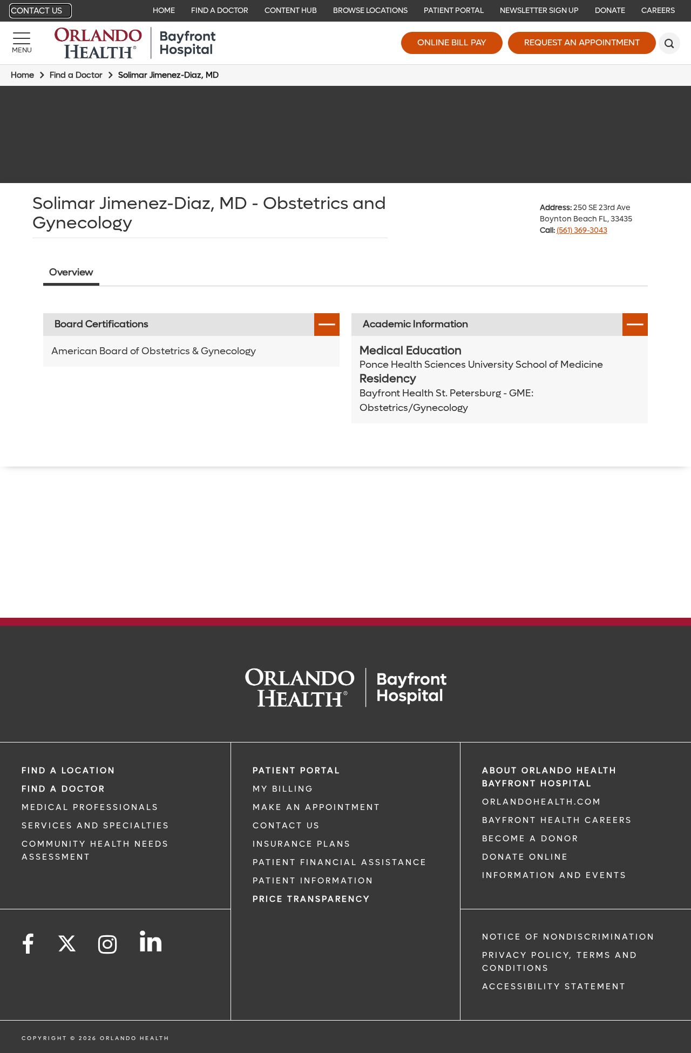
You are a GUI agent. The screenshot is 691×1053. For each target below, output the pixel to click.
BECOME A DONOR (530, 838)
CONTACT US (286, 825)
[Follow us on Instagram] (108, 944)
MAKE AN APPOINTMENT (317, 807)
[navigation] (345, 11)
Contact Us (36, 10)
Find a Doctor (219, 10)
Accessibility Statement (554, 986)
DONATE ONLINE (525, 857)
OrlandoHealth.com (541, 801)
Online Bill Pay (451, 42)
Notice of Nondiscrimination (568, 937)
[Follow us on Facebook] (29, 944)
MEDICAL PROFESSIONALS (90, 807)
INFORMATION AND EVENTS (554, 875)
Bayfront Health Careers (557, 820)
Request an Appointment (582, 42)
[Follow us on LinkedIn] (151, 941)
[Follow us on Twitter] (67, 940)
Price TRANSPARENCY (311, 899)
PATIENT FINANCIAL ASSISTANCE (340, 862)
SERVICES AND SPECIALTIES (96, 825)
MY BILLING (283, 789)
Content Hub (291, 10)
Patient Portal (454, 10)
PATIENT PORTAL (297, 770)
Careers (658, 10)
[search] (669, 43)
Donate (610, 10)
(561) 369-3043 (582, 230)
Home (164, 10)
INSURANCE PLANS (302, 844)
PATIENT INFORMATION (313, 880)
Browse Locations (370, 10)
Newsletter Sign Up (539, 10)
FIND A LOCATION (69, 770)
